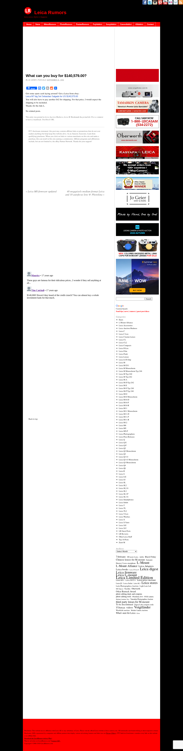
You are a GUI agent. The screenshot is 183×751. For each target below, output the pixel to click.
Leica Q (122, 439)
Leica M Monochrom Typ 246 (130, 371)
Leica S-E (122, 476)
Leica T (122, 505)
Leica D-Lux (124, 348)
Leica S (122, 474)
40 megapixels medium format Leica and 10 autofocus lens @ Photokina (84, 193)
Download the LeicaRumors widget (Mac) (38, 738)
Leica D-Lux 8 (134, 570)
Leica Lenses (124, 357)
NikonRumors (50, 24)
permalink (86, 117)
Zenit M (122, 542)
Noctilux (127, 589)
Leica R (122, 471)
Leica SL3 (123, 491)
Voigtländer (142, 607)
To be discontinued (124, 604)
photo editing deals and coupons (129, 594)
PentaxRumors (82, 24)
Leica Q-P (122, 445)
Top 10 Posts (124, 539)
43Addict (139, 24)
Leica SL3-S (123, 496)
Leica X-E (122, 525)
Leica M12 (123, 422)
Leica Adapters (146, 566)
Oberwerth (136, 588)
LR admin (32, 80)
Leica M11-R (124, 419)
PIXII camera (148, 596)
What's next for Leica (125, 613)
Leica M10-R (124, 405)
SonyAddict (111, 24)
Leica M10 (123, 394)
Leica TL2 (123, 511)
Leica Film (123, 351)
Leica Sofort (123, 502)
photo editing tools (123, 596)
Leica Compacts (125, 345)
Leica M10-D (124, 399)
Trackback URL (48, 119)
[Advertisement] (65, 51)
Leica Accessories (126, 325)
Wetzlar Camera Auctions (139, 610)
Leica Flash (123, 354)
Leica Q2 (122, 448)
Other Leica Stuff (125, 536)
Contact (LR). (55, 741)
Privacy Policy (111, 733)
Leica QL (122, 468)
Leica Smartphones (126, 499)
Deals (121, 319)
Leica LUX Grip (125, 359)
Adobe (141, 557)
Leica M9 (122, 428)
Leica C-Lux (124, 334)
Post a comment (97, 117)
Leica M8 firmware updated (41, 191)
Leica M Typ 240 (125, 374)
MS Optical (119, 589)
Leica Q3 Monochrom (127, 462)
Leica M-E (123, 385)
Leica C (122, 331)
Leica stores (150, 582)
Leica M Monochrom (127, 368)
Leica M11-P (124, 416)
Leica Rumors (50, 12)
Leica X (122, 519)
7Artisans (121, 556)
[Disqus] (65, 306)
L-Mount (143, 562)
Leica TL (122, 508)
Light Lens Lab (145, 586)
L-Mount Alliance (126, 322)
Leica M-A (123, 379)
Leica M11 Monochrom (128, 411)
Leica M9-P (123, 431)
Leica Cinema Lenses (127, 337)
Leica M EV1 (124, 365)
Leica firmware (126, 572)
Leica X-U (123, 528)
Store (37, 24)
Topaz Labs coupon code (144, 604)
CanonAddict (126, 24)
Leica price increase (146, 580)
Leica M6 (122, 425)
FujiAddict (97, 24)
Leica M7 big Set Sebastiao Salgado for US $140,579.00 (52, 96)
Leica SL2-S (123, 488)
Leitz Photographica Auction (127, 586)
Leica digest (149, 569)
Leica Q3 (122, 454)
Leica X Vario (124, 522)
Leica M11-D (124, 414)
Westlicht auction (123, 610)
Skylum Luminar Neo (122, 599)
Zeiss (138, 613)
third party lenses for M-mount (132, 602)
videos (129, 607)
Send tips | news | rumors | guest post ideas (132, 311)
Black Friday (150, 556)
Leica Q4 (122, 465)
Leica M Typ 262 (125, 377)
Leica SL (122, 482)
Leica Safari (128, 583)
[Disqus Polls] (65, 235)
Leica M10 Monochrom (128, 396)
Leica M (67, 117)
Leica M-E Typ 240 (126, 388)
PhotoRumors (66, 24)
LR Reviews (123, 534)
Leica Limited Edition (134, 577)
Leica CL (122, 339)
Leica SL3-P (123, 494)
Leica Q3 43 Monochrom (128, 459)
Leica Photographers (127, 434)
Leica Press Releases (127, 436)
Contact (150, 24)
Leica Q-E (123, 442)
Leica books (122, 569)
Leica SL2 (123, 485)
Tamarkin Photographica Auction (141, 599)
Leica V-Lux (123, 514)
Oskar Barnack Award (126, 591)
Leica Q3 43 (123, 456)
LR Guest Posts (125, 531)
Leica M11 (123, 408)
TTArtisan (120, 607)
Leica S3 (122, 479)
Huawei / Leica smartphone (126, 563)
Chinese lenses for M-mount (130, 559)
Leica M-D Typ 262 (126, 382)
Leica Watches (124, 516)
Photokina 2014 (137, 596)
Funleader (149, 560)
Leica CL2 (123, 342)
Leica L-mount (126, 575)
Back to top (33, 419)
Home (28, 24)
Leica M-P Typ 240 (126, 391)
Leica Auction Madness (54, 117)
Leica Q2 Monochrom (127, 451)
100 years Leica (132, 557)
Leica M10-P (124, 402)
